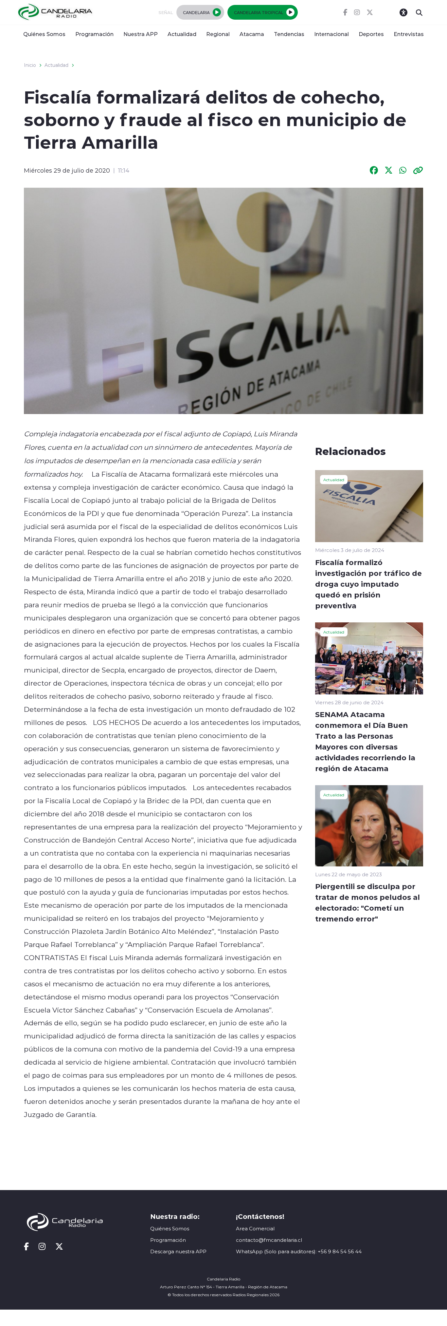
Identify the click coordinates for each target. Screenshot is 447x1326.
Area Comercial (255, 1228)
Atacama (252, 33)
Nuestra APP (140, 33)
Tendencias (289, 33)
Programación (94, 33)
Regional (218, 33)
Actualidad (182, 33)
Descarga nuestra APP (178, 1251)
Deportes (371, 33)
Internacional (331, 33)
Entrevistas (409, 33)
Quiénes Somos (44, 33)
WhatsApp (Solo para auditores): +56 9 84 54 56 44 (299, 1251)
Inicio (30, 65)
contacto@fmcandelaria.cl (269, 1240)
